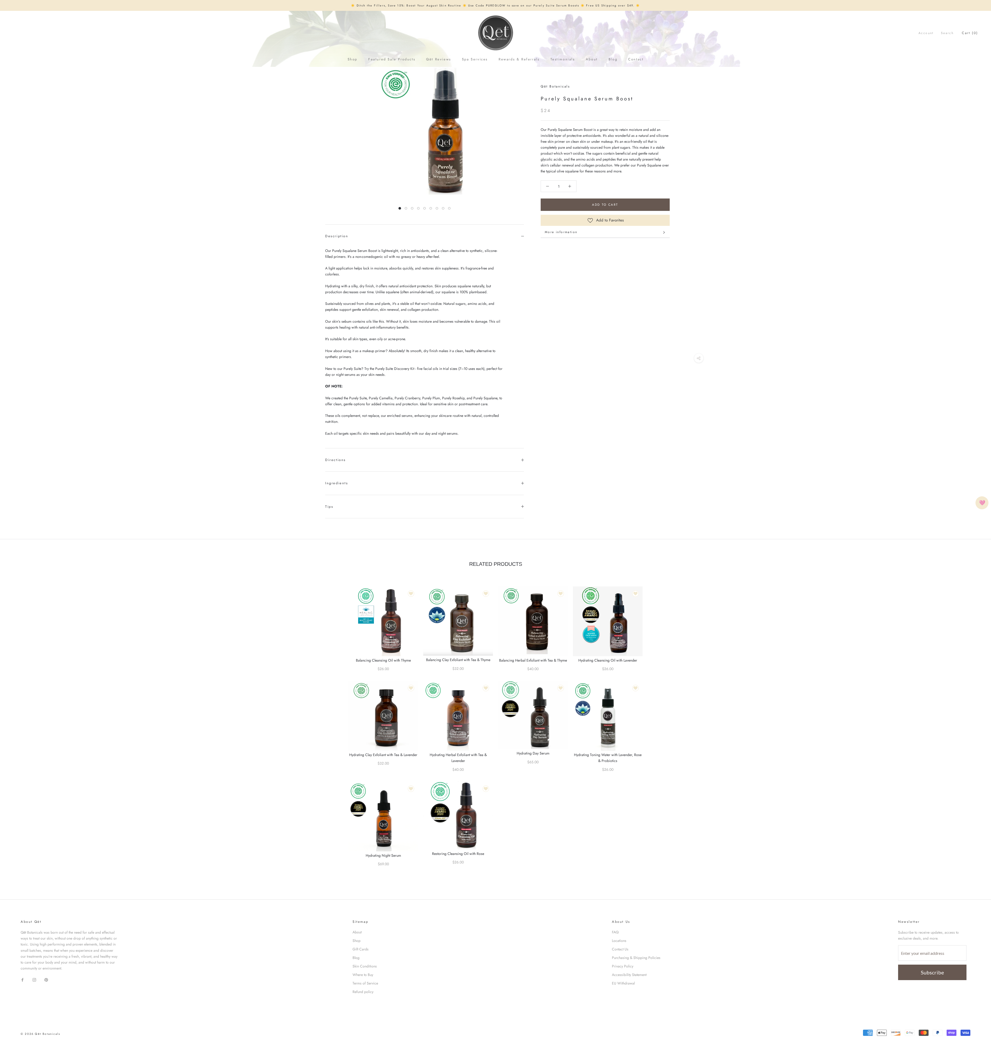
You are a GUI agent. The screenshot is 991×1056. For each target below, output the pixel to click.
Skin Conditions (365, 966)
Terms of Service (365, 983)
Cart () (970, 32)
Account (926, 33)
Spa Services (475, 59)
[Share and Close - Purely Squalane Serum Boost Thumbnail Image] (698, 358)
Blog (613, 59)
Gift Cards (361, 949)
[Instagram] (34, 979)
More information (561, 232)
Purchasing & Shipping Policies (636, 957)
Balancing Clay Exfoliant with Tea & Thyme (458, 659)
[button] (547, 186)
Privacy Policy (622, 966)
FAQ (615, 932)
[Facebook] (22, 979)
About (592, 59)
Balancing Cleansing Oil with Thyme (383, 660)
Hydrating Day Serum (533, 753)
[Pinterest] (46, 979)
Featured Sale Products (391, 59)
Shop (352, 59)
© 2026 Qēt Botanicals (40, 1034)
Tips (329, 506)
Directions (335, 459)
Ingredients (336, 483)
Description (336, 236)
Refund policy (363, 991)
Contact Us (620, 949)
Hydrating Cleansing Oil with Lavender (607, 660)
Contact (635, 59)
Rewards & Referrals (519, 59)
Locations (619, 940)
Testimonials (562, 59)
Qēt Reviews (438, 59)
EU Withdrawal (623, 983)
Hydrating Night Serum (383, 855)
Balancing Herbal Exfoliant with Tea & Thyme (533, 660)
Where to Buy (363, 974)
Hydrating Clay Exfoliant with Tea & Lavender (383, 754)
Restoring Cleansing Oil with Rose (458, 853)
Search (947, 33)
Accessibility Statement (629, 974)
